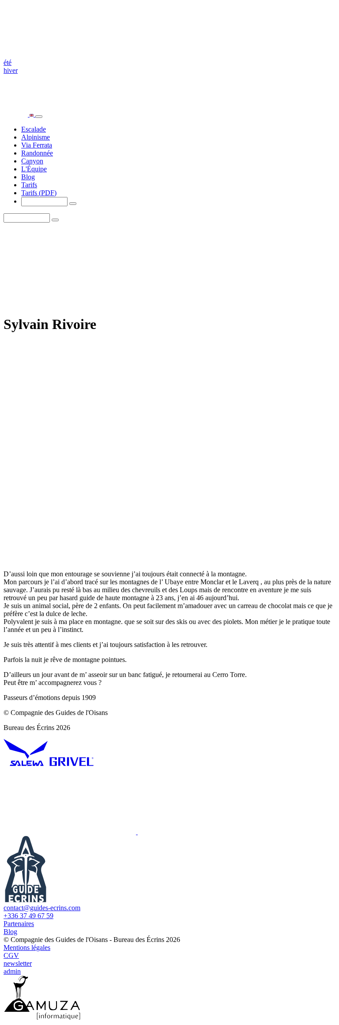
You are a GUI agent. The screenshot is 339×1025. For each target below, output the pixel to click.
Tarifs (29, 185)
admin (12, 971)
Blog (28, 177)
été (7, 62)
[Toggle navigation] (38, 116)
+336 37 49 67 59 (28, 915)
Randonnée (37, 153)
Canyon (32, 161)
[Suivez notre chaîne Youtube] (71, 832)
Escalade (33, 129)
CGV (11, 955)
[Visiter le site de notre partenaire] (26, 764)
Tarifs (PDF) (38, 193)
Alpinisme (35, 137)
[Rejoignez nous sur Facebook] (204, 832)
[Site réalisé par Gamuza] (42, 1017)
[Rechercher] (72, 203)
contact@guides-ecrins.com (42, 908)
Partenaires (19, 923)
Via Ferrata (36, 145)
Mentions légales (27, 947)
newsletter (18, 963)
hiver (11, 70)
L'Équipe (34, 169)
